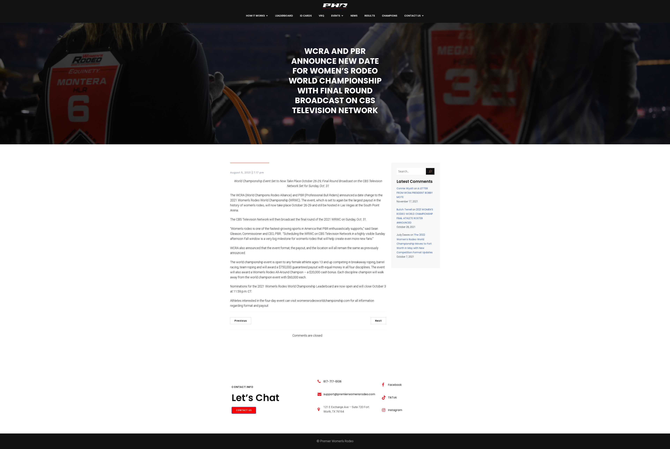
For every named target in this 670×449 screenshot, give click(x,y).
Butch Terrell (404, 209)
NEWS (354, 15)
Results (369, 15)
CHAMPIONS (389, 15)
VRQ (321, 15)
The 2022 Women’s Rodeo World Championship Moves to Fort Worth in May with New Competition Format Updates (415, 243)
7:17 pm (258, 172)
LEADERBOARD (284, 15)
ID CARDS (306, 15)
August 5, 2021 (240, 172)
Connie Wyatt (405, 188)
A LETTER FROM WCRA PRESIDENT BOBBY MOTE (415, 193)
